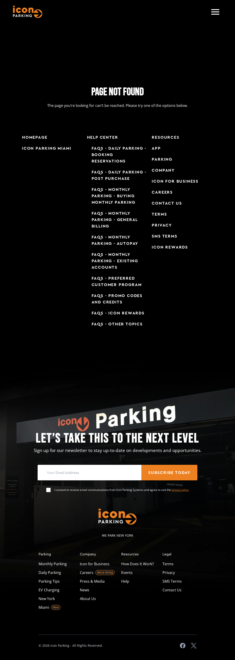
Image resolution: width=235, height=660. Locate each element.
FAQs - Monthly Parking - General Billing (115, 219)
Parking (162, 159)
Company (163, 170)
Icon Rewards (170, 247)
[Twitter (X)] (193, 645)
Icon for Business (175, 181)
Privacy (162, 225)
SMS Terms (164, 236)
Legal (166, 554)
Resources (165, 137)
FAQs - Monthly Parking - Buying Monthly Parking (113, 195)
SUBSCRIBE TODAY (169, 473)
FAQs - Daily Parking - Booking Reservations (119, 154)
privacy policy (180, 490)
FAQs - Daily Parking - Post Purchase (119, 175)
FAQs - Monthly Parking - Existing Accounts (115, 260)
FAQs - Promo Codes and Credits (117, 299)
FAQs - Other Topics (117, 324)
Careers (162, 192)
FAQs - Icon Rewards (118, 313)
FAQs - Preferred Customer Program (117, 281)
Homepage (34, 137)
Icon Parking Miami (46, 148)
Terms (159, 214)
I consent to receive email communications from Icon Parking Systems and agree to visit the (121, 490)
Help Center (102, 137)
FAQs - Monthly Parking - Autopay (115, 240)
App (156, 148)
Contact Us (167, 203)
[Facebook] (182, 645)
